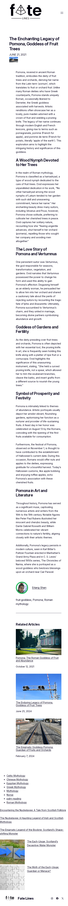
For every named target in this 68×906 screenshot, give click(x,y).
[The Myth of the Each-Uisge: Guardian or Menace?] (12, 878)
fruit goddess (23, 599)
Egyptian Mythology (18, 783)
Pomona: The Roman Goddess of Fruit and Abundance (37, 659)
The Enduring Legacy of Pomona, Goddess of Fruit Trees (34, 704)
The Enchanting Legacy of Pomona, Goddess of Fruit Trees (34, 43)
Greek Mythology (16, 787)
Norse (10, 794)
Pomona (38, 599)
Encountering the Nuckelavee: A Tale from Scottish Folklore (33, 810)
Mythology (12, 790)
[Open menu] (62, 13)
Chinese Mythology (17, 779)
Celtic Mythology (16, 775)
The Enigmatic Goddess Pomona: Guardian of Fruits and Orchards (34, 748)
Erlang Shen (39, 587)
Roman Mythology (17, 802)
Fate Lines (26, 898)
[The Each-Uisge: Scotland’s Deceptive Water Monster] (12, 852)
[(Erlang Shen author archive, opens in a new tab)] (22, 593)
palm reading (14, 798)
